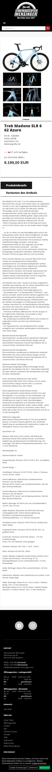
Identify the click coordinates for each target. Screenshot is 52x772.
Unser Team (8, 720)
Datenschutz (9, 743)
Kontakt (7, 734)
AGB (5, 737)
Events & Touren (10, 731)
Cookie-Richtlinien (39, 763)
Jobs (5, 729)
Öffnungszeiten (10, 723)
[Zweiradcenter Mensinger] (26, 10)
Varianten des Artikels (21, 192)
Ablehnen (33, 767)
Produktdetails (16, 185)
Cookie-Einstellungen (18, 767)
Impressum (8, 740)
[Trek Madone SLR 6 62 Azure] (26, 55)
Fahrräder (8, 709)
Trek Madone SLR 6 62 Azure (23, 128)
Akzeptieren (44, 767)
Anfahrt (7, 726)
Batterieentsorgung (11, 746)
